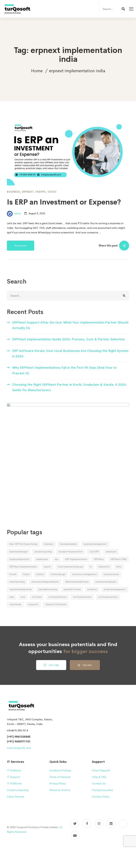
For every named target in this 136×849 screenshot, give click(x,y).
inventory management (84, 574)
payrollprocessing (47, 589)
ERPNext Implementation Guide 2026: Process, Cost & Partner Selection (68, 339)
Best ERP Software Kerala (23, 544)
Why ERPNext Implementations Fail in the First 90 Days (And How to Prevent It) (64, 370)
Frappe (41, 191)
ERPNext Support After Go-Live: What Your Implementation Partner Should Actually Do (70, 325)
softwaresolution (82, 596)
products (92, 589)
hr (91, 566)
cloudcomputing (43, 551)
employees (42, 559)
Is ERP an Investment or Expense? (64, 202)
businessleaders (68, 544)
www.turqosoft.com (19, 747)
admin (17, 213)
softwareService (57, 596)
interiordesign (58, 574)
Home (37, 70)
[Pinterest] (123, 823)
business (48, 544)
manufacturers (111, 574)
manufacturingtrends (20, 589)
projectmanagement (115, 589)
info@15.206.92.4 (17, 730)
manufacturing (17, 581)
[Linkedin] (111, 823)
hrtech (12, 574)
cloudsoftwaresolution (70, 551)
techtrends (15, 604)
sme (23, 596)
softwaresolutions (108, 596)
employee (111, 551)
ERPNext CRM (118, 559)
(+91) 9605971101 (18, 741)
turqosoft (33, 604)
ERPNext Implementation (23, 566)
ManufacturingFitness (77, 581)
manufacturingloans (105, 581)
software (37, 596)
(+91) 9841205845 (18, 736)
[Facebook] (87, 823)
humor (26, 574)
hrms (118, 566)
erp (56, 559)
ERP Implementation (76, 559)
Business (13, 191)
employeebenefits (19, 559)
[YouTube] (75, 835)
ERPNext (28, 191)
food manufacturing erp (70, 566)
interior (40, 574)
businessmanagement (95, 544)
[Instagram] (99, 823)
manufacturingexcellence (45, 581)
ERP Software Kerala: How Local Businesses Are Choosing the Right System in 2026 (70, 353)
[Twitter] (75, 823)
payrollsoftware (72, 589)
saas (11, 596)
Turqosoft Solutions (55, 604)
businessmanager (18, 551)
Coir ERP (94, 551)
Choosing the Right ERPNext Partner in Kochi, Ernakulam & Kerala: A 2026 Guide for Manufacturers (69, 387)
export (47, 566)
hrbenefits (104, 566)
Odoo (52, 191)
